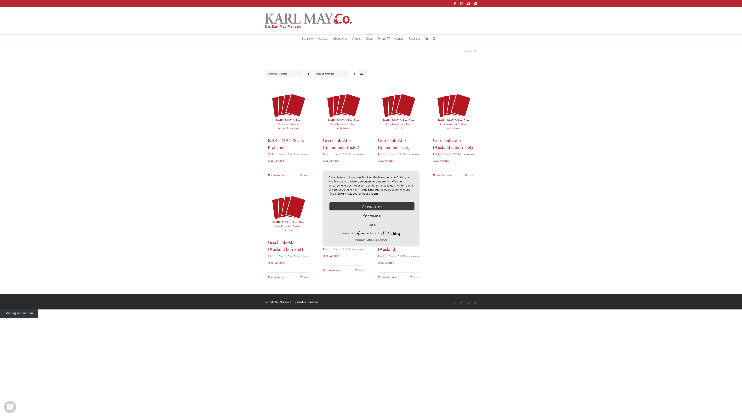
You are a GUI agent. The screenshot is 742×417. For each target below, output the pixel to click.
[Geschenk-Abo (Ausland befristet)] (288, 211)
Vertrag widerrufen (19, 313)
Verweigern (372, 215)
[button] (434, 38)
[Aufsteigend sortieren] (308, 74)
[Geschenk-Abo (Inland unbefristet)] (343, 109)
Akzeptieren (372, 206)
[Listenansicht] (361, 74)
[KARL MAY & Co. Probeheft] (288, 109)
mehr (372, 224)
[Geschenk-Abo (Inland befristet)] (398, 109)
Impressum (313, 302)
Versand (279, 160)
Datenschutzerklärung (377, 240)
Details (306, 175)
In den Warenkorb (279, 175)
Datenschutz (300, 302)
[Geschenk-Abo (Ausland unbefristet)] (453, 109)
